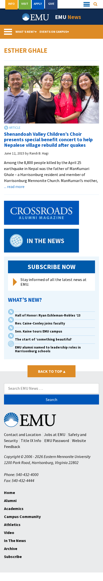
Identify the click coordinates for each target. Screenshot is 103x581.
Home (9, 492)
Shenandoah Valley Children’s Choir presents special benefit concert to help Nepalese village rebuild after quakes (48, 139)
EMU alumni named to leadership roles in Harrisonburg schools (48, 349)
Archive (10, 548)
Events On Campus (54, 32)
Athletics (12, 524)
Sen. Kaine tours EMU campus (38, 331)
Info (11, 4)
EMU (68, 17)
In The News (15, 540)
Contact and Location (22, 434)
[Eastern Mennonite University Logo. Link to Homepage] (36, 17)
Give (51, 4)
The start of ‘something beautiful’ (43, 339)
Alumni (10, 500)
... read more (14, 186)
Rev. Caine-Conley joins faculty (40, 323)
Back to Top (51, 371)
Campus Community (22, 516)
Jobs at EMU (54, 434)
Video (9, 532)
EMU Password (56, 440)
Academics (14, 508)
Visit (24, 4)
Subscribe (13, 556)
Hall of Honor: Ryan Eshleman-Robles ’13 (47, 315)
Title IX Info (31, 440)
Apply (38, 4)
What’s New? (26, 32)
